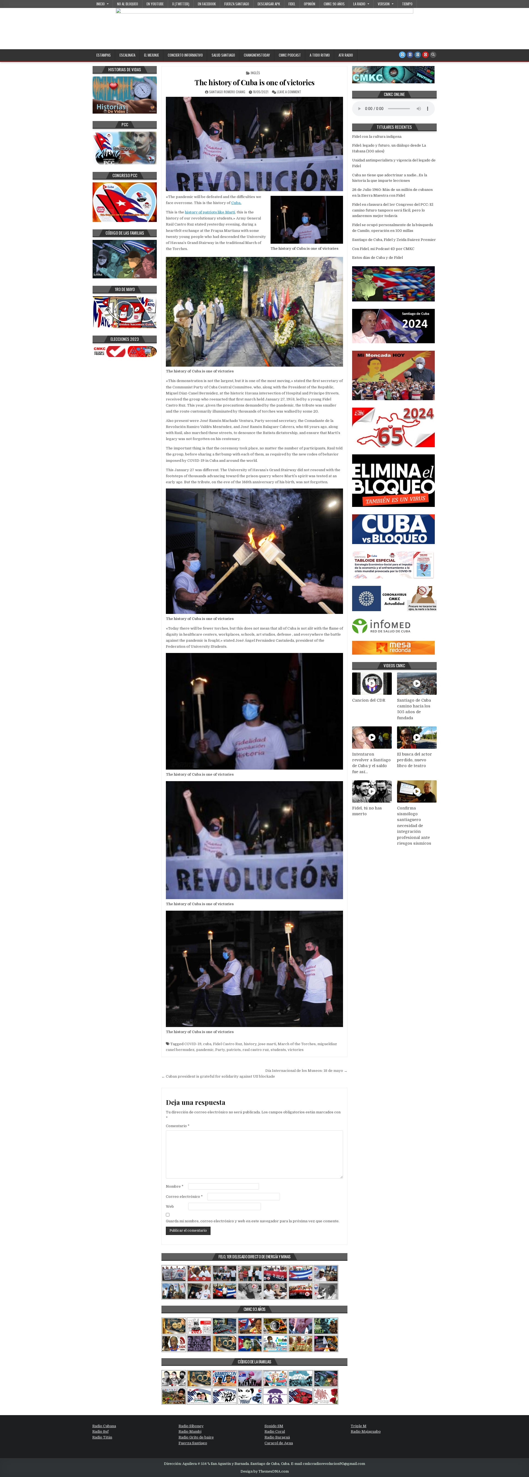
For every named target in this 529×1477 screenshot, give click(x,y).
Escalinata (127, 55)
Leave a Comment (289, 91)
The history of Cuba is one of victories (255, 82)
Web (170, 1206)
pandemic (205, 1050)
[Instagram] (417, 54)
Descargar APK (269, 4)
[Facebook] (410, 54)
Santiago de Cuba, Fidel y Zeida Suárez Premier (394, 240)
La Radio (359, 4)
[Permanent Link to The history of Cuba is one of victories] (254, 144)
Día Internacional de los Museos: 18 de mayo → (306, 1071)
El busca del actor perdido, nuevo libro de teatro (414, 760)
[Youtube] (425, 54)
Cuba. (236, 203)
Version (384, 4)
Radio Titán (102, 1437)
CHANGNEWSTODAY (257, 55)
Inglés (255, 72)
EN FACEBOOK (207, 4)
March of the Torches (297, 1044)
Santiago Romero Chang (227, 91)
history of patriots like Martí (210, 212)
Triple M (358, 1426)
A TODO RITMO (320, 55)
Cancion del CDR (368, 700)
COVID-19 (192, 1044)
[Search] (433, 54)
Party (220, 1050)
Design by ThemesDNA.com (265, 1471)
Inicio (100, 4)
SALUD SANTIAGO (223, 55)
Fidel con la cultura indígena (376, 136)
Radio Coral (274, 1431)
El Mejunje (151, 55)
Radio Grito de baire (196, 1437)
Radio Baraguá (277, 1437)
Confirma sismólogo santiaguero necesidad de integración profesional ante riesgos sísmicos (414, 826)
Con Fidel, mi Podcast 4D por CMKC (383, 249)
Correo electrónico (184, 1197)
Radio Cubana (104, 1426)
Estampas (103, 55)
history (250, 1044)
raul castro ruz (255, 1050)
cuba (207, 1044)
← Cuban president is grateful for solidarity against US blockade (218, 1076)
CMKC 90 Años (334, 4)
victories (296, 1050)
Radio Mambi (190, 1431)
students (278, 1050)
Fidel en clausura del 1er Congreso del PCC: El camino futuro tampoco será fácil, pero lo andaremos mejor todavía (392, 210)
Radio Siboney (191, 1426)
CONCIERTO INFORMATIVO (185, 55)
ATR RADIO (346, 55)
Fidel (291, 4)
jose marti (267, 1044)
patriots (233, 1050)
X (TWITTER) (180, 4)
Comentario (178, 1126)
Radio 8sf (100, 1431)
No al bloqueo (127, 4)
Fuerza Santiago (236, 4)
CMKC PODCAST (290, 55)
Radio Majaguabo (366, 1431)
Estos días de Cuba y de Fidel (377, 258)
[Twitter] (402, 54)
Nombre (174, 1186)
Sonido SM (273, 1426)
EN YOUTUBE (155, 4)
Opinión (309, 4)
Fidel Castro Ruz (227, 1044)
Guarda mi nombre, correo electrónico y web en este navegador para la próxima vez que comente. (252, 1221)
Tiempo (407, 4)
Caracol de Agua (278, 1443)
